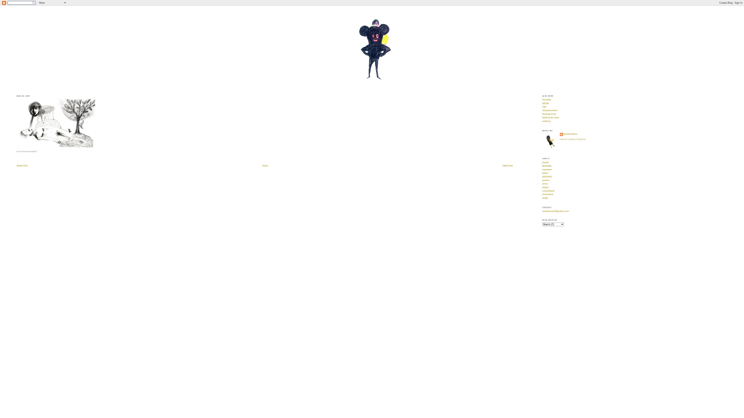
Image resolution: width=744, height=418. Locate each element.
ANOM (545, 103)
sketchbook (547, 194)
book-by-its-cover (550, 117)
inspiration (547, 169)
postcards (547, 176)
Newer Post (22, 165)
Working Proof (549, 114)
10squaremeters (550, 110)
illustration (547, 166)
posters (545, 180)
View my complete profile (573, 139)
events (545, 162)
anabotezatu (570, 134)
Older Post (508, 165)
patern (545, 173)
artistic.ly (546, 121)
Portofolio (546, 100)
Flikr (544, 107)
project (545, 187)
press (545, 183)
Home (265, 165)
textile (545, 198)
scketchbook (548, 191)
